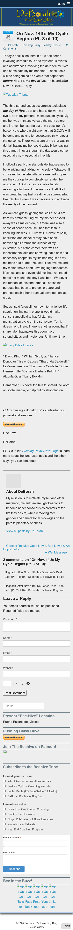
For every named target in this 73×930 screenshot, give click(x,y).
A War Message (56, 552)
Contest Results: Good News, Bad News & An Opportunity (36, 547)
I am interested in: (15, 804)
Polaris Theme (36, 927)
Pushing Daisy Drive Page (40, 450)
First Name (9, 852)
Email (7, 653)
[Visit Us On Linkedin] (52, 896)
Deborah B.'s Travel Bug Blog (40, 923)
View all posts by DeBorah (24, 531)
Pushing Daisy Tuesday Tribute (42, 45)
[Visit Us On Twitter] (21, 896)
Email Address (12, 837)
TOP (67, 926)
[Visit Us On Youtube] (44, 896)
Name (7, 638)
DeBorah (12, 45)
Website (8, 668)
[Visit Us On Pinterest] (36, 896)
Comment (10, 619)
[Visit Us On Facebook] (29, 896)
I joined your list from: (18, 776)
